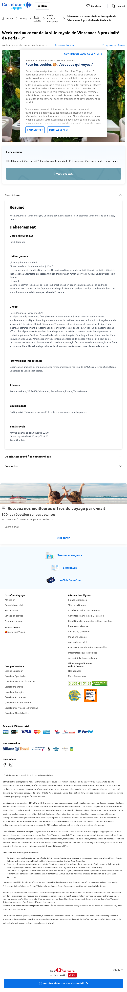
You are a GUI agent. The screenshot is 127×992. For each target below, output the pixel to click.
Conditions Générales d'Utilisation (86, 615)
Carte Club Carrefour (79, 631)
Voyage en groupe (14, 615)
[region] (63, 93)
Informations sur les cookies (82, 652)
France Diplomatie (77, 599)
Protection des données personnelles (87, 647)
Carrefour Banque (14, 686)
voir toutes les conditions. (41, 775)
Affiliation (10, 599)
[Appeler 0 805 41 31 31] (95, 683)
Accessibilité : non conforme (83, 657)
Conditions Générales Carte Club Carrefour (90, 620)
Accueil (10, 18)
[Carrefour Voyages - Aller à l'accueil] (17, 6)
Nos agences (74, 670)
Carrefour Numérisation (17, 712)
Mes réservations (77, 675)
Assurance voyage (14, 620)
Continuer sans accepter (82, 53)
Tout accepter (58, 129)
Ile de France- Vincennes (52, 18)
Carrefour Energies (14, 691)
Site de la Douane (77, 604)
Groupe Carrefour (14, 670)
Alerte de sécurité (77, 641)
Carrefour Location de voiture (20, 681)
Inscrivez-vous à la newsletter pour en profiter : (27, 519)
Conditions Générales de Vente (84, 610)
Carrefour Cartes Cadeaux (18, 702)
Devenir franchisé (14, 604)
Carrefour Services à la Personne (21, 707)
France (23, 18)
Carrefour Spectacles (15, 675)
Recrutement (12, 610)
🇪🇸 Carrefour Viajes (15, 631)
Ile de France (37, 18)
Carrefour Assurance (15, 697)
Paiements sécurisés (78, 626)
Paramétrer (35, 129)
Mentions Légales (77, 636)
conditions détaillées (58, 846)
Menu (44, 5)
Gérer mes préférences (80, 663)
